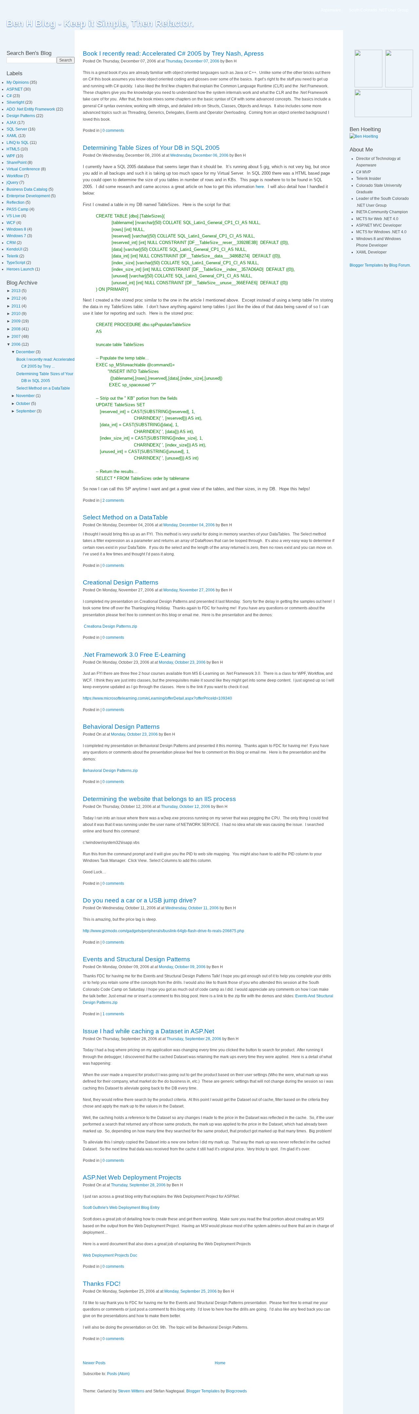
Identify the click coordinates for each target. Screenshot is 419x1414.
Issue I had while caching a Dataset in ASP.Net (148, 1031)
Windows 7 (17, 236)
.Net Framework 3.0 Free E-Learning (134, 654)
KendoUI (15, 249)
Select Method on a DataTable (43, 388)
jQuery (13, 182)
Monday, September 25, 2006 (190, 1291)
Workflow (15, 176)
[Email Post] (238, 61)
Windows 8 (17, 229)
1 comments (113, 1014)
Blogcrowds (236, 1391)
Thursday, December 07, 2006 (192, 61)
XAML (12, 135)
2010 (16, 313)
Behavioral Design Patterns (121, 726)
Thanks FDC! (101, 1283)
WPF (11, 156)
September (26, 411)
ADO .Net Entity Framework (31, 109)
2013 (16, 290)
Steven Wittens (131, 1391)
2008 (16, 329)
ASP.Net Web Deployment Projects (132, 1177)
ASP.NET (15, 89)
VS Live (14, 216)
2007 (16, 336)
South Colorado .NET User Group (379, 10)
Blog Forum (399, 265)
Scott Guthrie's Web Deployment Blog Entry (121, 1207)
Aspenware (331, 10)
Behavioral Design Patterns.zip (110, 770)
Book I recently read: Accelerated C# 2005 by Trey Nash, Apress (173, 53)
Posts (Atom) (118, 1373)
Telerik (13, 256)
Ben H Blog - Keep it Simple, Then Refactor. (100, 23)
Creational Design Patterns (120, 582)
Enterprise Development (29, 196)
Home (220, 1363)
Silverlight (16, 102)
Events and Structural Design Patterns (136, 959)
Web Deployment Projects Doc (110, 1255)
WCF (11, 222)
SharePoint (17, 162)
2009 (16, 321)
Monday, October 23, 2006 (182, 662)
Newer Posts (94, 1363)
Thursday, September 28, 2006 (194, 1039)
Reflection (16, 202)
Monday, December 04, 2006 (189, 525)
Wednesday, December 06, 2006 (199, 155)
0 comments (113, 130)
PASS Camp (18, 209)
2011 (16, 306)
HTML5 (14, 149)
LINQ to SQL (18, 142)
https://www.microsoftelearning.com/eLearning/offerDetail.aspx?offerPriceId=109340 (157, 698)
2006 (16, 344)
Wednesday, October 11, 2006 (192, 908)
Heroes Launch (21, 269)
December (25, 352)
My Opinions (18, 82)
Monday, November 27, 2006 (189, 590)
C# (10, 96)
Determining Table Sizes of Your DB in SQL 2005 (151, 147)
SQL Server (17, 129)
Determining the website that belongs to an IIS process (159, 798)
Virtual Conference (24, 169)
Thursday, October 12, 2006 (185, 806)
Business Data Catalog (27, 189)
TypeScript (16, 262)
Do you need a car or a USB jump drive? (139, 900)
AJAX (12, 122)
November (25, 395)
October (23, 403)
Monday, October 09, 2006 (182, 967)
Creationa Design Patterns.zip (110, 626)
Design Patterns (21, 115)
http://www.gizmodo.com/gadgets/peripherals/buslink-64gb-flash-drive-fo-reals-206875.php (163, 931)
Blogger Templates (203, 1391)
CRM (12, 242)
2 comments (113, 500)
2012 (16, 298)
